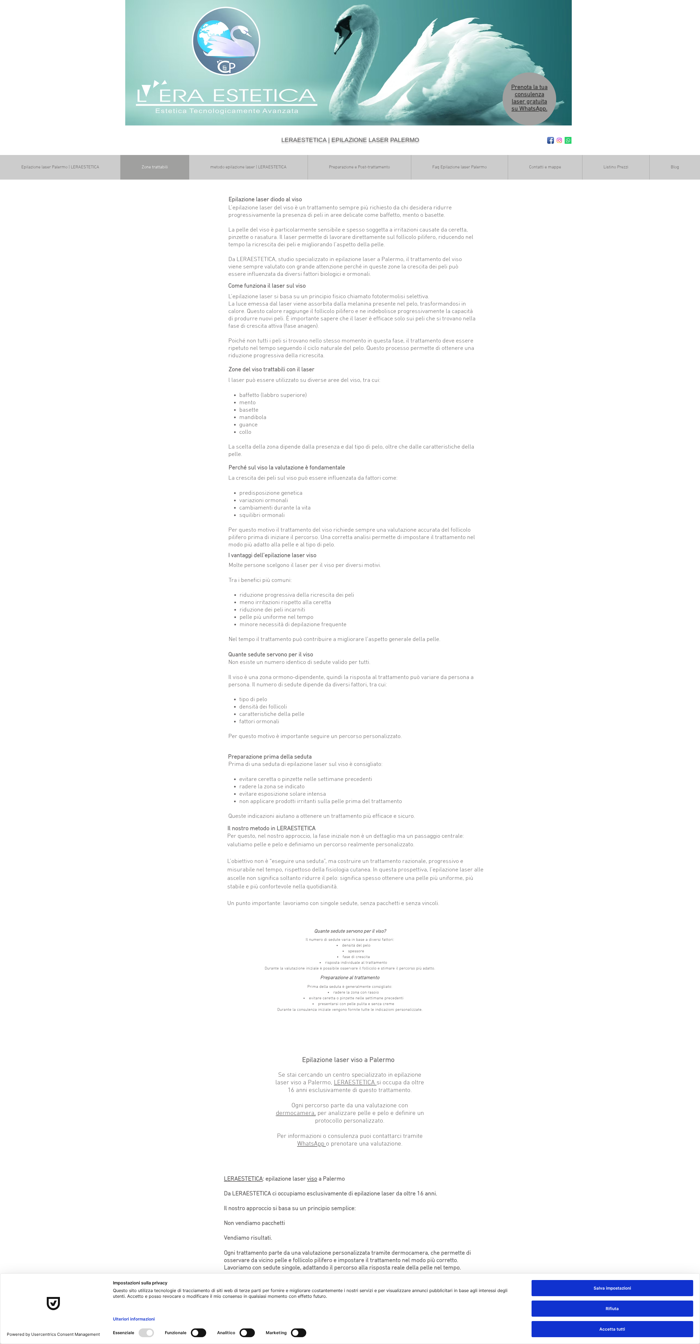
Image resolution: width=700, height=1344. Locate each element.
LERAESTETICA (355, 1083)
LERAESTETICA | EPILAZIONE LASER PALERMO (350, 139)
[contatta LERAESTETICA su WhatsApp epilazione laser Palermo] (568, 140)
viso (312, 1179)
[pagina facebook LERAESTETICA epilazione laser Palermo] (550, 140)
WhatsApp (311, 1144)
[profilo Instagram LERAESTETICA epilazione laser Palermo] (559, 140)
